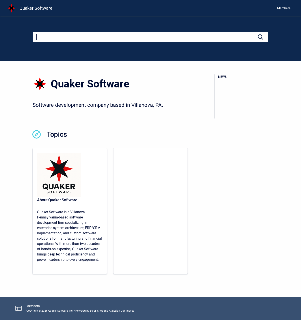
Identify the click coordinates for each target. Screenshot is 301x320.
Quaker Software (35, 8)
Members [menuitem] (283, 8)
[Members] (150, 211)
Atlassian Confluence (121, 310)
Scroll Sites (96, 310)
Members (33, 306)
